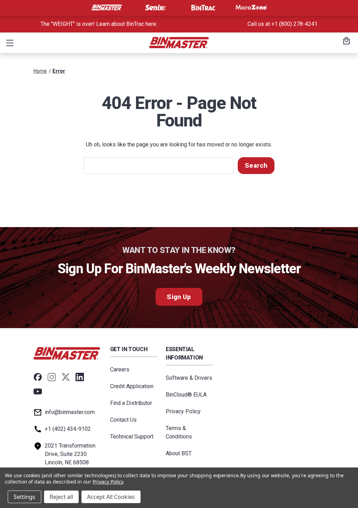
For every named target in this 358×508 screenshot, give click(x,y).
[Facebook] (38, 377)
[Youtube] (38, 391)
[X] (66, 377)
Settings (24, 497)
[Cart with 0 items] (345, 41)
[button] (8, 42)
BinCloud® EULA (186, 394)
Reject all (61, 497)
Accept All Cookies (111, 497)
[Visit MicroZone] (251, 7)
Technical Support (131, 436)
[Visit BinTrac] (203, 7)
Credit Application (131, 386)
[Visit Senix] (155, 7)
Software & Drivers (189, 378)
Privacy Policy (183, 411)
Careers (119, 369)
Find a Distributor (131, 403)
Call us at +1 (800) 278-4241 (282, 24)
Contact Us (123, 419)
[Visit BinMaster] (107, 7)
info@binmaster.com (70, 412)
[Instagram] (52, 377)
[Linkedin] (80, 377)
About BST (179, 453)
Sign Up (179, 297)
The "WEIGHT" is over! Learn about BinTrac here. (99, 24)
